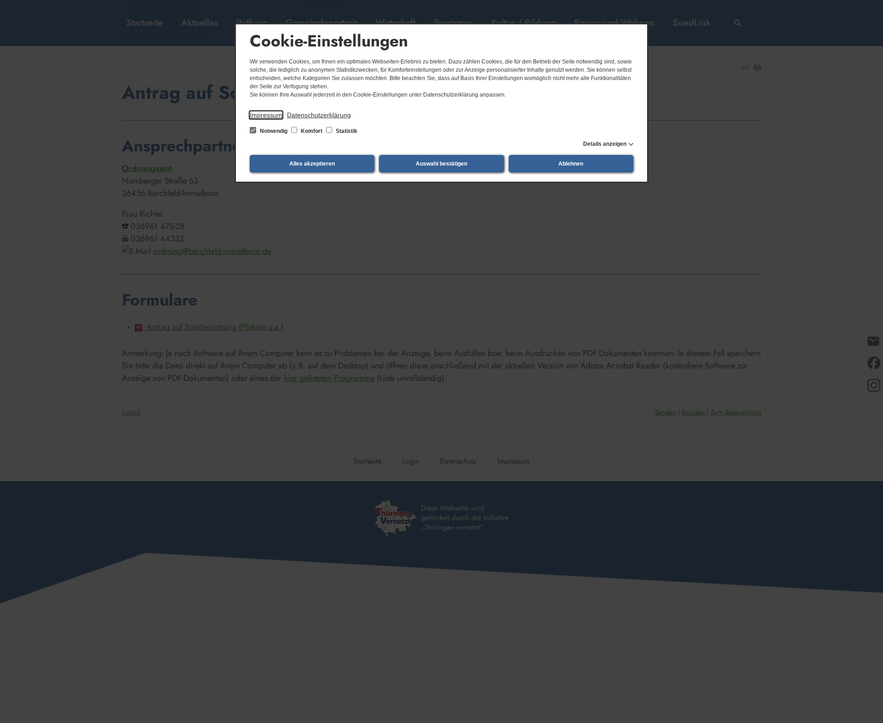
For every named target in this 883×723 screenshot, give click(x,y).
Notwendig (273, 131)
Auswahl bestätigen (441, 164)
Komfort (311, 131)
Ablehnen (570, 164)
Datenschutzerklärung (319, 115)
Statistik (345, 131)
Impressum (266, 115)
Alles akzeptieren (312, 164)
